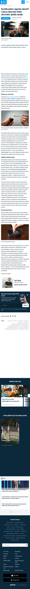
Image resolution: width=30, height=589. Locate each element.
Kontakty (17, 558)
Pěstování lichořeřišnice (9, 535)
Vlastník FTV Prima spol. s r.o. (8, 567)
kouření (19, 165)
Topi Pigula (13, 19)
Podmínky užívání (6, 560)
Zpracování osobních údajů (19, 561)
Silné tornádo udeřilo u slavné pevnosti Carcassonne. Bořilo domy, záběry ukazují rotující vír (14, 504)
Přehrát (5, 438)
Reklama (5, 556)
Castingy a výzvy (18, 556)
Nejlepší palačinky (20, 538)
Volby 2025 (17, 531)
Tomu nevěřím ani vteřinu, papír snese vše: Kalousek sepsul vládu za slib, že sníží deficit (14, 490)
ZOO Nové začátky (10, 529)
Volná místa (5, 553)
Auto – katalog (20, 529)
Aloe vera (21, 533)
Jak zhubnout (10, 522)
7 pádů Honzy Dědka (8, 531)
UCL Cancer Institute (13, 97)
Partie (8, 527)
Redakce (17, 566)
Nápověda (17, 564)
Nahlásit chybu (6, 570)
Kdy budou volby (19, 527)
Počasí (12, 527)
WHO (23, 245)
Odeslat (25, 305)
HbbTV (4, 558)
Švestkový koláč (15, 540)
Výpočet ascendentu (21, 535)
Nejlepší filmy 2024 (18, 522)
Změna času (23, 524)
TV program (16, 524)
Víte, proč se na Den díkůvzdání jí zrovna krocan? (10, 400)
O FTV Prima (5, 551)
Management (17, 551)
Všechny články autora (20, 284)
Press (16, 553)
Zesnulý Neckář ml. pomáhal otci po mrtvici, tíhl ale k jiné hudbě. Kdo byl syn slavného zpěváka (15, 497)
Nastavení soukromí (19, 570)
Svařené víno (24, 531)
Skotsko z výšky (6, 440)
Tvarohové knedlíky (10, 538)
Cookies (5, 564)
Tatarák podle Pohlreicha (12, 533)
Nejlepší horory (8, 524)
